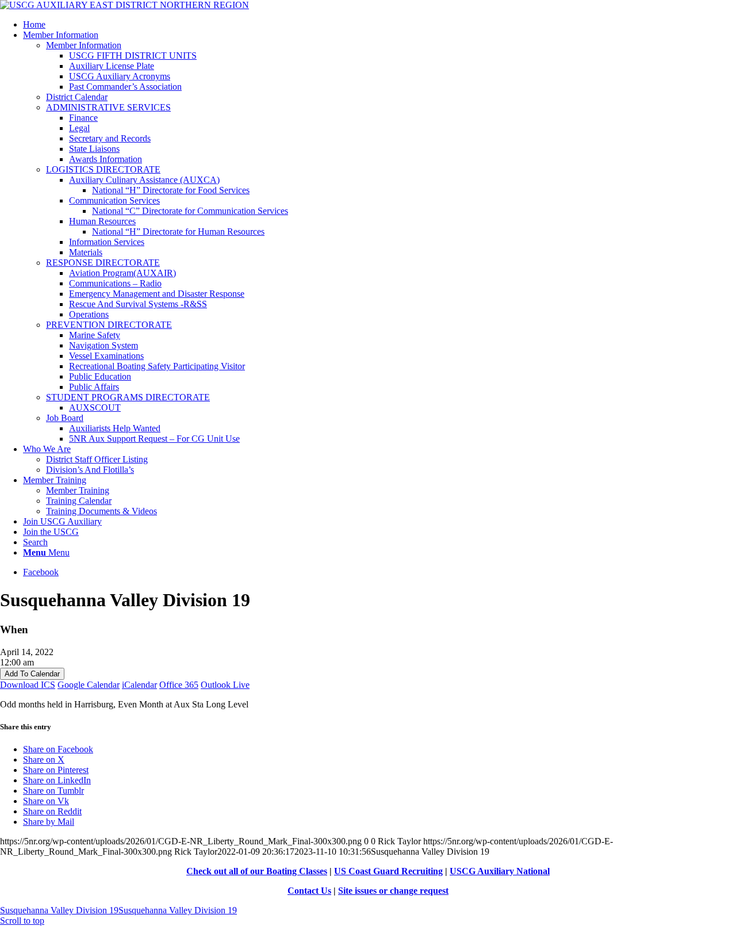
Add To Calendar (32, 673)
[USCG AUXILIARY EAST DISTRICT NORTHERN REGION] (124, 5)
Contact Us (309, 891)
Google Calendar (88, 685)
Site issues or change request (393, 891)
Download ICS (27, 685)
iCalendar (139, 685)
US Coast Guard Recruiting (388, 871)
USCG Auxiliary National (500, 871)
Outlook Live (225, 685)
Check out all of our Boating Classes (256, 871)
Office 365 (178, 685)
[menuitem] (379, 25)
